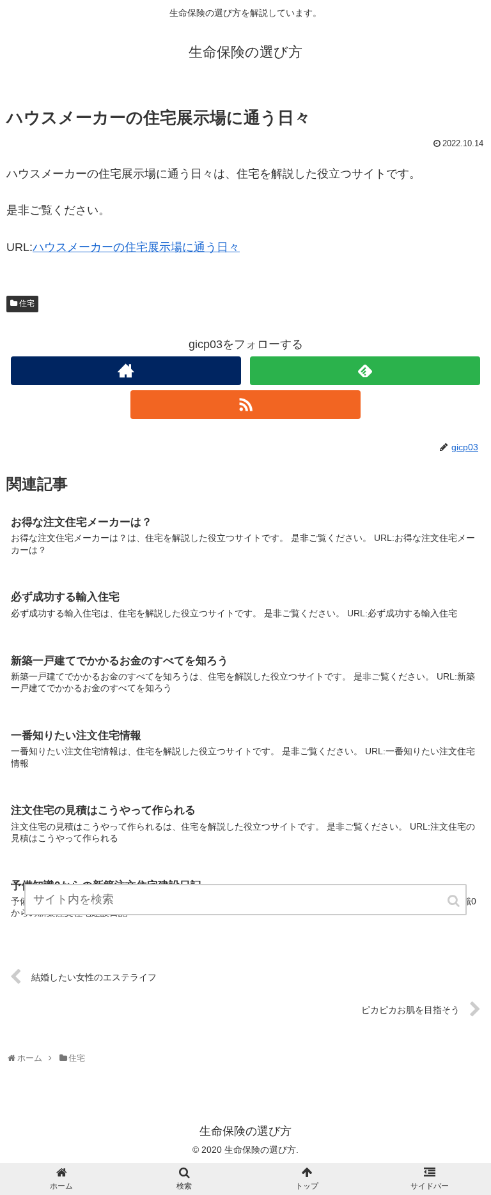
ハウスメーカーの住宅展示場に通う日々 (136, 247)
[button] (454, 901)
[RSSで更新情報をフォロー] (245, 404)
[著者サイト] (125, 370)
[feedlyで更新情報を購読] (364, 370)
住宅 (27, 303)
